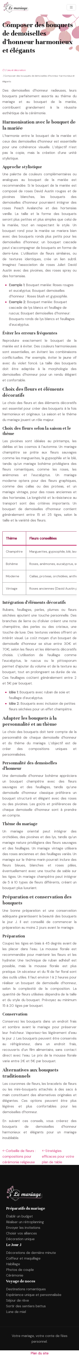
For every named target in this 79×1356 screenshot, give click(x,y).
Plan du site (40, 1353)
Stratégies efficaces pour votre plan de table (58, 1156)
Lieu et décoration (16, 70)
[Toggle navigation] (71, 7)
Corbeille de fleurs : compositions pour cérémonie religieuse (19, 1156)
